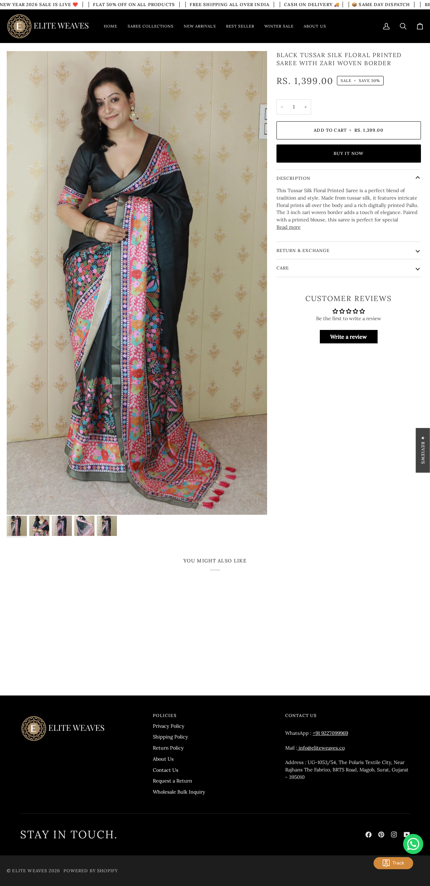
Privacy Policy (168, 726)
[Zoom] (137, 283)
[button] (151, 26)
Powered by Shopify (90, 871)
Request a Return (172, 780)
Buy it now (349, 153)
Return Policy (168, 748)
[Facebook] (369, 835)
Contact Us (165, 770)
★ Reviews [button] (423, 450)
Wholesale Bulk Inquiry (179, 792)
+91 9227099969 (330, 733)
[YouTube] (407, 835)
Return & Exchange (303, 250)
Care (282, 268)
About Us (163, 759)
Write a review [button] (348, 336)
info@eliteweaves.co (321, 748)
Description (293, 178)
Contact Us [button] (301, 715)
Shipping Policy (170, 736)
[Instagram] (394, 835)
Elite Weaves (29, 871)
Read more (288, 227)
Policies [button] (164, 715)
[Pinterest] (381, 835)
